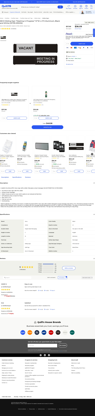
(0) (55, 266)
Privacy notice (32, 409)
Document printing (29, 379)
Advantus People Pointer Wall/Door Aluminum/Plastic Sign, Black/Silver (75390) (41, 156)
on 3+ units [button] (59, 164)
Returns (4, 365)
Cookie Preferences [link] (52, 409)
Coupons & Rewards (15, 12)
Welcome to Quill (75, 363)
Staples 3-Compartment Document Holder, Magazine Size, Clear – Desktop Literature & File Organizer (7, 156)
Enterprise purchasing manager (33, 381)
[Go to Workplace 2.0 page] (72, 332)
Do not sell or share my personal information (68, 409)
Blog (72, 365)
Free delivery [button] (38, 168)
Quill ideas (27, 388)
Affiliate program (29, 391)
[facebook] (49, 355)
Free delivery (71, 52)
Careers (73, 370)
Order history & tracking (8, 363)
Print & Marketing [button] (57, 12)
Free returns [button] (71, 60)
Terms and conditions (40, 349)
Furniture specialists (30, 384)
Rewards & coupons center (55, 372)
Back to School (38, 12)
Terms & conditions (22, 409)
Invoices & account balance (9, 370)
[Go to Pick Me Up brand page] (36, 332)
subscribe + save (47, 12)
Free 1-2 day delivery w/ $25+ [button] (59, 168)
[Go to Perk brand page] (44, 332)
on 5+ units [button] (41, 164)
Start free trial (89, 34)
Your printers (51, 368)
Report (53, 290)
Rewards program (29, 365)
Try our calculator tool (77, 37)
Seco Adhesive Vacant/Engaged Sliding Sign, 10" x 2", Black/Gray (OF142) (76, 156)
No (46, 290)
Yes (40, 290)
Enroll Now (78, 28)
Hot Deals (23, 12)
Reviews (28, 177)
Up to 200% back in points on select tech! (47, 1)
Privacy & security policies (8, 380)
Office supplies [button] (70, 12)
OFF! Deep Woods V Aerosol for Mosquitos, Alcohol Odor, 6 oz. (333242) (44, 100)
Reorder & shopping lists (54, 363)
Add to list (70, 64)
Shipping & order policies (8, 375)
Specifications (17, 177)
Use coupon (62, 345)
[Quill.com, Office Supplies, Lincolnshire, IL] (6, 403)
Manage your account (7, 368)
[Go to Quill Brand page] (22, 332)
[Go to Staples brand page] (51, 332)
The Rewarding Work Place (78, 368)
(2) (55, 264)
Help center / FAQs (7, 372)
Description (5, 177)
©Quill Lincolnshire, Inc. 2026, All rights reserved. (21, 403)
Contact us (4, 382)
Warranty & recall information (9, 377)
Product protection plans (31, 386)
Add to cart (82, 43)
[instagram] (40, 355)
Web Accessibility (75, 372)
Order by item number (53, 370)
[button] (60, 6)
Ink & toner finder (52, 365)
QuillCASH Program (30, 368)
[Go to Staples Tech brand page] (58, 332)
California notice (41, 409)
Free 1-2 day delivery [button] (6, 165)
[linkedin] (45, 355)
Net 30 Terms (28, 372)
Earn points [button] (89, 22)
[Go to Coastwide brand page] (29, 332)
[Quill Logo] (6, 6)
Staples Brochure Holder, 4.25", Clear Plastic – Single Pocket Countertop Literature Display (24, 156)
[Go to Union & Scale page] (65, 332)
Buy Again (30, 12)
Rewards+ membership (31, 363)
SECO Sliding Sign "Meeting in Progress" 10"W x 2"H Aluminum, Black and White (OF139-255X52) (14, 100)
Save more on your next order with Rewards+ (16, 1)
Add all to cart (47, 127)
